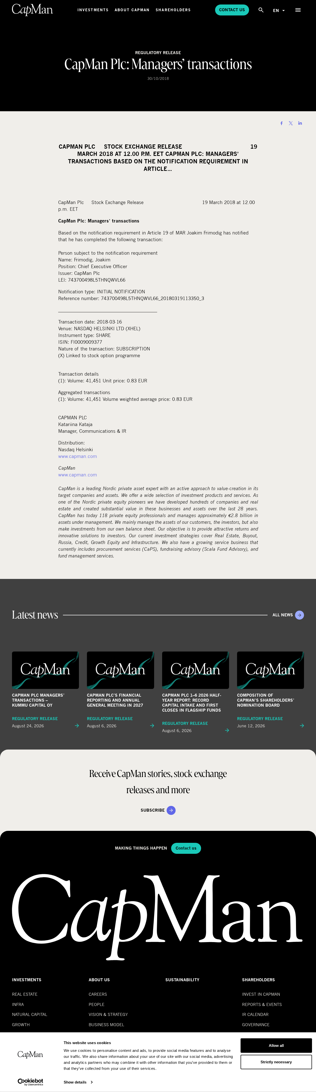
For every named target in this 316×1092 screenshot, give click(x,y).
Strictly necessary (276, 1062)
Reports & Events (262, 1004)
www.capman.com (77, 456)
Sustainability (182, 980)
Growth (21, 1024)
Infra (18, 1004)
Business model (106, 1024)
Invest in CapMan (261, 994)
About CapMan (132, 10)
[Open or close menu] (298, 10)
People (96, 1004)
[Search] (261, 10)
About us (99, 980)
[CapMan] (32, 10)
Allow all (276, 1045)
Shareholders (173, 10)
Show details (75, 1082)
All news (283, 615)
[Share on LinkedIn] (300, 123)
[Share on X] (291, 123)
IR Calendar (255, 1014)
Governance (256, 1024)
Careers (98, 994)
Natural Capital (29, 1014)
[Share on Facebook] (282, 123)
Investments (93, 10)
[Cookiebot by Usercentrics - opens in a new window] (30, 1082)
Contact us (232, 9)
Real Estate (24, 994)
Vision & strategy (108, 1014)
